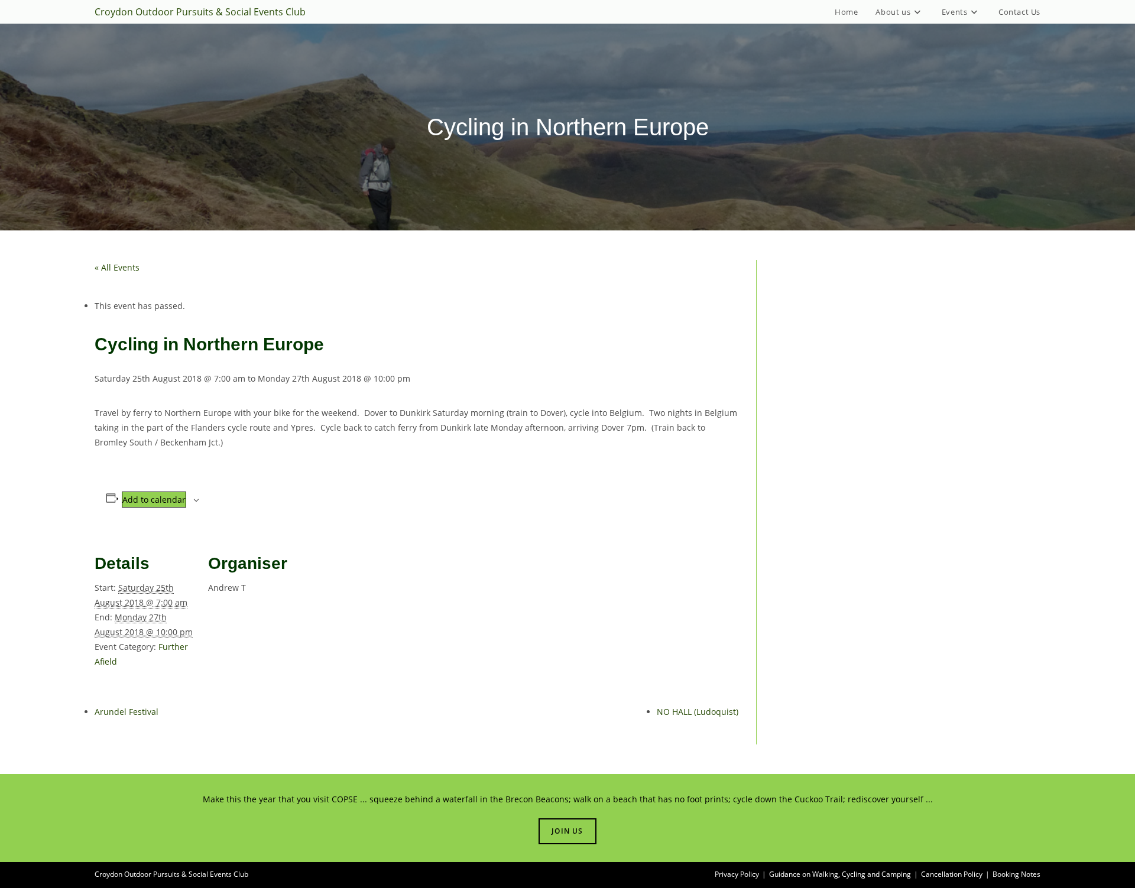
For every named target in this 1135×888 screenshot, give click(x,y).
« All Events (117, 267)
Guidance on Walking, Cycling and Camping (840, 874)
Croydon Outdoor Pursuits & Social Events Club (200, 11)
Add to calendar (154, 499)
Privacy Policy (737, 874)
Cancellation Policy (951, 874)
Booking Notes (1016, 874)
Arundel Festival (126, 711)
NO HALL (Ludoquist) (697, 711)
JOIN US (567, 831)
